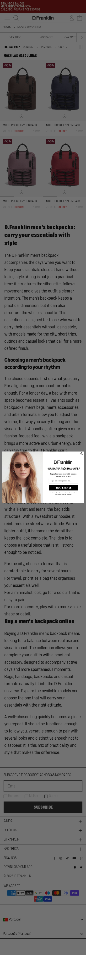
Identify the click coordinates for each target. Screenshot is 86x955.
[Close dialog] (82, 454)
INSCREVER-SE (63, 487)
